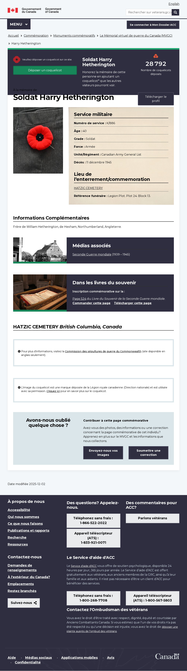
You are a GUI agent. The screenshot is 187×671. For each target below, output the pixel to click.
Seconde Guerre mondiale (91, 254)
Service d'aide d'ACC (84, 566)
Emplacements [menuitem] (21, 584)
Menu (20, 24)
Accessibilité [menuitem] (19, 510)
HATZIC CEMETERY (88, 188)
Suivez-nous (25, 604)
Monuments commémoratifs (74, 35)
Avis (110, 658)
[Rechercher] (175, 12)
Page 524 (79, 298)
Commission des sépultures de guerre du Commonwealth (103, 351)
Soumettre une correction (149, 453)
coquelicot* (90, 81)
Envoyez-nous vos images (103, 453)
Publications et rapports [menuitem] (28, 531)
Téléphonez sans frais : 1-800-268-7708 (93, 598)
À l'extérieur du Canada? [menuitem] (29, 577)
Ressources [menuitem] (18, 544)
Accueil (13, 35)
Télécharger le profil (156, 99)
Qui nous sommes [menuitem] (23, 517)
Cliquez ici (53, 391)
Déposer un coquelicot (45, 70)
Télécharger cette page (133, 303)
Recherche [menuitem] (17, 538)
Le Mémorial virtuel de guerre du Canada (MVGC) (136, 35)
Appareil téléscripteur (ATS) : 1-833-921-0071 (93, 538)
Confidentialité (28, 662)
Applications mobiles (79, 658)
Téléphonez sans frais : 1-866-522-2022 (93, 520)
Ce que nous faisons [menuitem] (25, 524)
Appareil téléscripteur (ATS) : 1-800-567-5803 (152, 598)
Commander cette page (91, 303)
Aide (12, 658)
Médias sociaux (38, 658)
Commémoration (36, 35)
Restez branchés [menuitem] (22, 591)
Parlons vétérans (152, 518)
